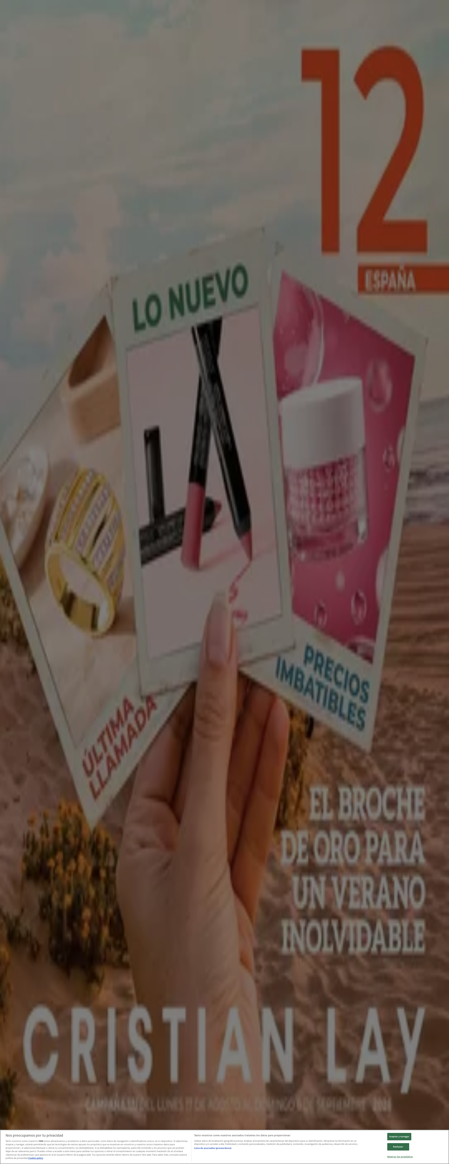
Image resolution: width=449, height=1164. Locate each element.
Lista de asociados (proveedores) (212, 1148)
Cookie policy (35, 1158)
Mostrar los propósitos (400, 1156)
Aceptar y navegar (399, 1136)
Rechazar (398, 1146)
